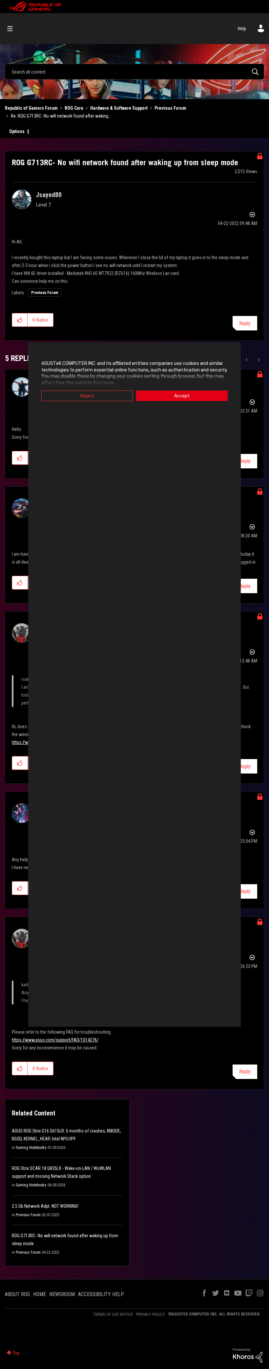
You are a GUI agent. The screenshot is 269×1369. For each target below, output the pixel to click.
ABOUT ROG (17, 1294)
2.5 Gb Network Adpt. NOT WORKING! (45, 1206)
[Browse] (13, 28)
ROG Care (74, 108)
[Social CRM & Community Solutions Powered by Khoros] (247, 1355)
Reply (245, 323)
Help (242, 28)
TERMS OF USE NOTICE (113, 1314)
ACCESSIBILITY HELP (101, 1294)
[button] (20, 319)
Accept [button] (182, 395)
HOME (39, 1294)
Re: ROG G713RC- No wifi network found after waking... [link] (61, 116)
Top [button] (16, 1353)
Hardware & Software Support (119, 108)
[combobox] (134, 71)
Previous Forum (170, 108)
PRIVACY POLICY (150, 1314)
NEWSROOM (62, 1294)
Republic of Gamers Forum (31, 108)
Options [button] (17, 131)
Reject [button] (87, 395)
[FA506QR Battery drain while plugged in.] (258, 359)
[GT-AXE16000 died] (247, 359)
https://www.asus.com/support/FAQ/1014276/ (55, 1040)
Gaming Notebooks (31, 1147)
